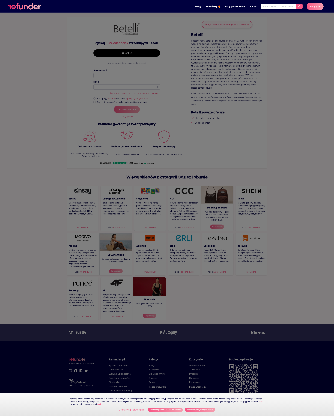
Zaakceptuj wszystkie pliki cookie (200, 410)
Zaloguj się (315, 6)
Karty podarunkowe (235, 6)
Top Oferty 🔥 (213, 6)
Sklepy (198, 6)
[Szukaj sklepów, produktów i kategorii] (299, 6)
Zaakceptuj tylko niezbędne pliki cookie (165, 410)
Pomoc (253, 6)
